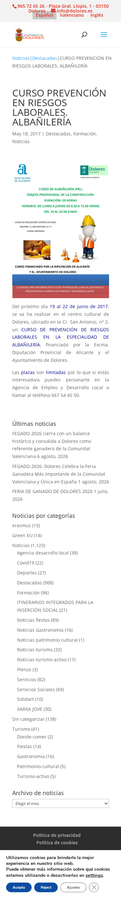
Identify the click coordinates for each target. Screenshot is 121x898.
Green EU (22, 535)
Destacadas (44, 58)
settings (94, 875)
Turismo (21, 729)
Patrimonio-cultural (38, 766)
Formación (84, 134)
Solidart (25, 699)
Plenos (24, 669)
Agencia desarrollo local (43, 553)
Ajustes (73, 887)
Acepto (19, 887)
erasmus (21, 525)
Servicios (26, 679)
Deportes (27, 573)
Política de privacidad (57, 835)
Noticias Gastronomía (40, 630)
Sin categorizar (28, 719)
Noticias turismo (35, 649)
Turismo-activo (33, 776)
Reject (46, 887)
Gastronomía (31, 756)
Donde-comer (31, 737)
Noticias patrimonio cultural (47, 640)
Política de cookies (57, 842)
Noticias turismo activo (41, 659)
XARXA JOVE (29, 709)
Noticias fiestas (33, 620)
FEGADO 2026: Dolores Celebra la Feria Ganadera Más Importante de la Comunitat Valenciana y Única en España (58, 474)
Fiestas (24, 746)
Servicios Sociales (36, 689)
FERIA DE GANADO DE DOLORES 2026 (52, 491)
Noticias (21, 58)
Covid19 (25, 563)
